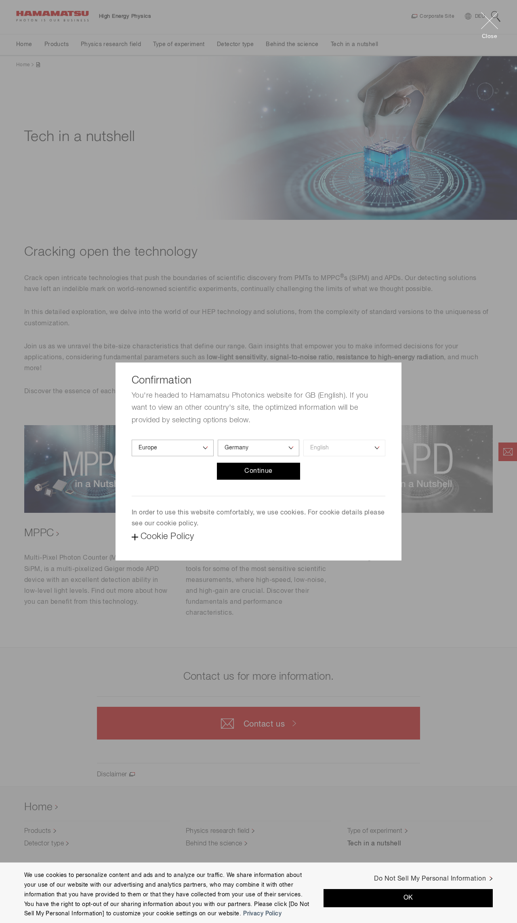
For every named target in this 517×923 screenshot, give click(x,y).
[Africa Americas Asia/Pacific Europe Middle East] (173, 448)
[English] (344, 448)
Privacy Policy (262, 914)
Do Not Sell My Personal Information (430, 879)
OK (408, 898)
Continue (258, 471)
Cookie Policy (167, 536)
